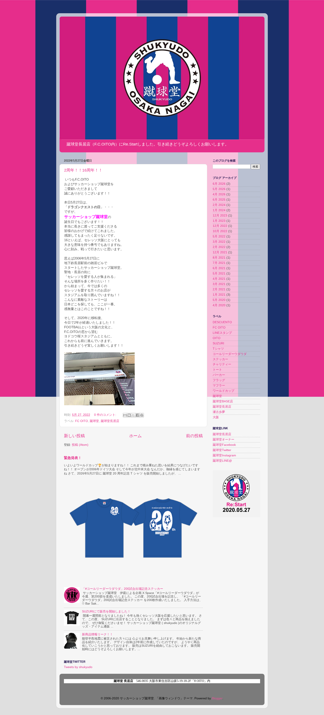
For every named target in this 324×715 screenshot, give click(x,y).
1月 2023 (219, 220)
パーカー (219, 375)
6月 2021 (219, 268)
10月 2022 (220, 231)
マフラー (219, 385)
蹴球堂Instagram (224, 455)
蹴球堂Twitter (222, 450)
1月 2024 (219, 210)
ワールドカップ (223, 390)
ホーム (135, 435)
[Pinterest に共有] (142, 415)
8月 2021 (219, 257)
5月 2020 (219, 300)
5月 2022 (219, 236)
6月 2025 (219, 199)
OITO (216, 338)
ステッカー (220, 359)
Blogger (217, 698)
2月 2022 (219, 247)
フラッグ (219, 380)
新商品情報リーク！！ (97, 634)
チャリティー (222, 364)
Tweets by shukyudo (78, 667)
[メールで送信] (125, 415)
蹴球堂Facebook (224, 444)
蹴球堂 (94, 421)
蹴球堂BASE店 (223, 401)
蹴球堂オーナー (223, 439)
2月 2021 (219, 289)
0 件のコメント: (105, 414)
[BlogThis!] (129, 415)
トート (217, 369)
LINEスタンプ (222, 332)
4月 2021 (219, 278)
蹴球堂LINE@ (222, 460)
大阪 (216, 417)
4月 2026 (219, 194)
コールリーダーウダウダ (230, 354)
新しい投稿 (74, 435)
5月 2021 (219, 273)
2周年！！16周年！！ (83, 170)
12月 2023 (220, 215)
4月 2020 (219, 305)
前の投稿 (194, 435)
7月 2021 (219, 263)
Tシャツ (218, 348)
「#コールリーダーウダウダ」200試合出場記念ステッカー (122, 588)
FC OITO (81, 421)
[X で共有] (133, 415)
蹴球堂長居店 (110, 421)
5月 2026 (219, 189)
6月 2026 (219, 183)
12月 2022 (220, 226)
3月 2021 (219, 284)
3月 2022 (219, 241)
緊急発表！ (73, 458)
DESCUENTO (222, 322)
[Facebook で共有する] (137, 415)
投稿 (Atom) (80, 444)
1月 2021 (219, 294)
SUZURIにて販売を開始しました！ (106, 611)
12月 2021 (220, 252)
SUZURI (218, 343)
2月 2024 (219, 205)
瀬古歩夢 (219, 412)
